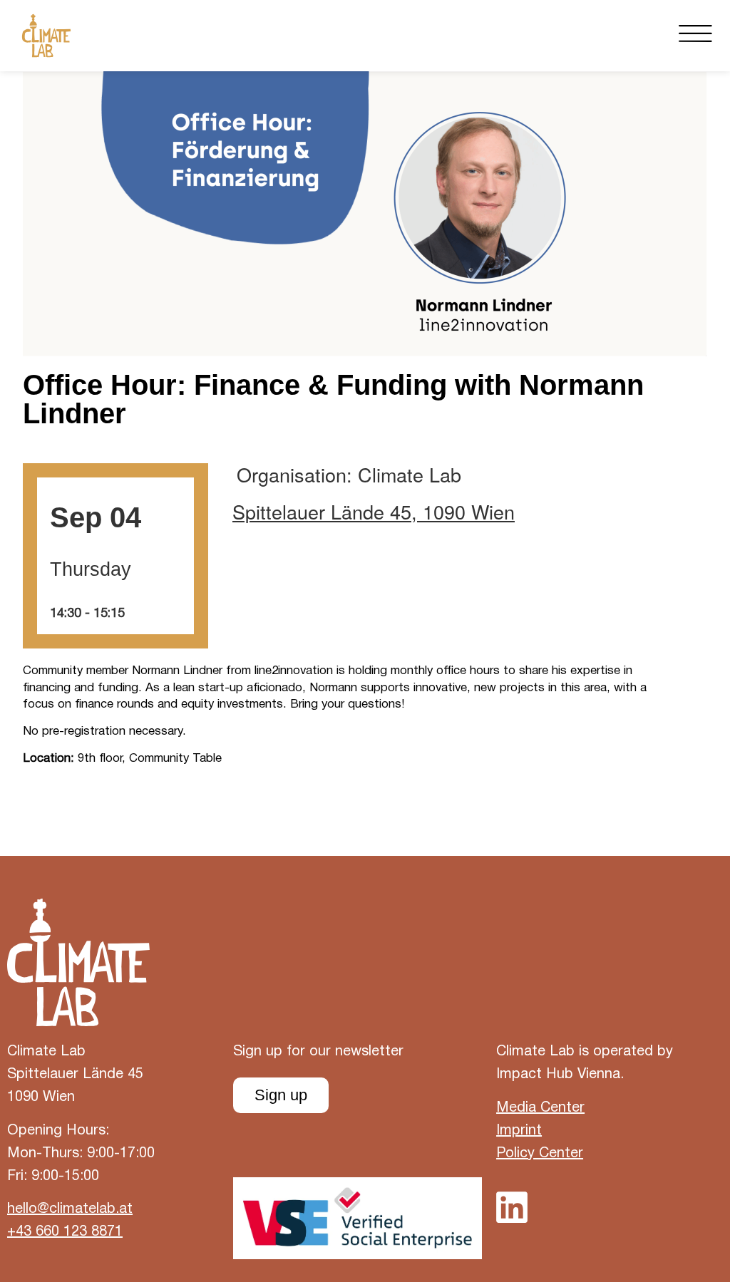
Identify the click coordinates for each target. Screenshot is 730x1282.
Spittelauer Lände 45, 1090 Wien (373, 511)
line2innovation (294, 671)
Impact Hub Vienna (558, 1074)
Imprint (519, 1131)
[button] (695, 35)
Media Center (540, 1108)
